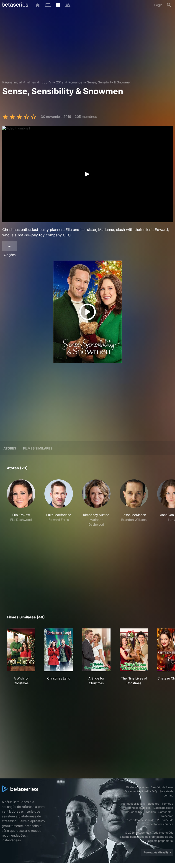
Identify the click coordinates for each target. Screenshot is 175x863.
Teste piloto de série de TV (142, 820)
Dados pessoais (163, 807)
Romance (75, 82)
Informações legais (133, 803)
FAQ (154, 791)
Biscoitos (153, 803)
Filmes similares (37, 448)
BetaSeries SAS (134, 812)
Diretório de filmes (161, 787)
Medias (151, 812)
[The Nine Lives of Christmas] (134, 649)
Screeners (164, 812)
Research (167, 816)
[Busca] (169, 5)
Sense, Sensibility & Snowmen (109, 82)
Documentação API (137, 791)
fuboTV (46, 82)
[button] (21, 503)
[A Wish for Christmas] (21, 649)
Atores (9, 448)
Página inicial (12, 82)
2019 (60, 82)
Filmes (31, 82)
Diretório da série (137, 787)
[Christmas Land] (58, 649)
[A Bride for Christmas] (96, 649)
